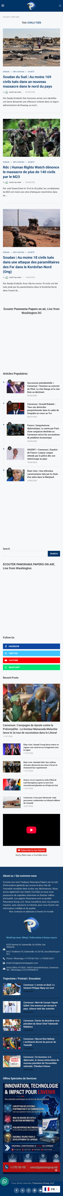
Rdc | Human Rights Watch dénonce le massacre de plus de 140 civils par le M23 (31, 172)
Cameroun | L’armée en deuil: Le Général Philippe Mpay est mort (39, 986)
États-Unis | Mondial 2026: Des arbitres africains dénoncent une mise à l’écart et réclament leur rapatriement (40, 765)
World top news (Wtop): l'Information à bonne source (31, 937)
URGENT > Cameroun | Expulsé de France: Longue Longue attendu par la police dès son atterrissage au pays (42, 454)
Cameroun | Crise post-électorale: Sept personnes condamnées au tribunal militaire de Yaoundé (41, 800)
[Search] (60, 6)
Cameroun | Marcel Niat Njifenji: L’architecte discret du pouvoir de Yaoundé (39, 1042)
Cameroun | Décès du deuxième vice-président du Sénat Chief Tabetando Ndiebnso (41, 1023)
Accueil (6, 17)
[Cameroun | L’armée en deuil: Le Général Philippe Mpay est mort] (12, 989)
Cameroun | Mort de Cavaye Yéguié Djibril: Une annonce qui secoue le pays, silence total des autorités (40, 1005)
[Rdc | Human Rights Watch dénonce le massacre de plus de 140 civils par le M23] (31, 138)
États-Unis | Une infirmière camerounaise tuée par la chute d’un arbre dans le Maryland (42, 474)
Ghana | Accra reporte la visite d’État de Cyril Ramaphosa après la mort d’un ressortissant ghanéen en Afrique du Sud (40, 782)
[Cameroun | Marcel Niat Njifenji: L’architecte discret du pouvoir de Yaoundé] (12, 1043)
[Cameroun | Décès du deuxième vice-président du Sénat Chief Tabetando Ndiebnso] (12, 1025)
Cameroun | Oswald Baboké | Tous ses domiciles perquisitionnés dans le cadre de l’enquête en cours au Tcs (43, 409)
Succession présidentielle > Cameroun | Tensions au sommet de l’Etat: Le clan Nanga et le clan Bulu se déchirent (43, 387)
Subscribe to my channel (33, 850)
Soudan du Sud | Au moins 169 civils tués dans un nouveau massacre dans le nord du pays (27, 81)
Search (6, 548)
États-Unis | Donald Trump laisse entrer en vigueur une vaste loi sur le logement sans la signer (41, 747)
